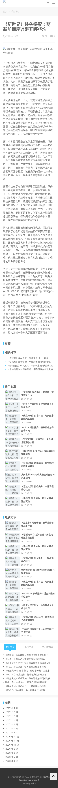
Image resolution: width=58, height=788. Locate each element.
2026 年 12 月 (12, 736)
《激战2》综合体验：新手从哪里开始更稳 (37, 499)
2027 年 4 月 (11, 720)
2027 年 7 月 (11, 708)
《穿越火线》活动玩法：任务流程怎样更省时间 (37, 464)
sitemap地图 (44, 777)
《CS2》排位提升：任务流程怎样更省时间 (37, 429)
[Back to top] (53, 776)
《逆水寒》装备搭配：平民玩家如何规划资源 (29, 361)
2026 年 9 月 (11, 748)
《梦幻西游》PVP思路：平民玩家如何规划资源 (30, 365)
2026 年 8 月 (11, 752)
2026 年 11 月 (12, 740)
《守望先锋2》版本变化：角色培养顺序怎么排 (37, 440)
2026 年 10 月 (12, 744)
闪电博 (33, 783)
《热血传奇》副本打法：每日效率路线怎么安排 (37, 417)
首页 (5, 11)
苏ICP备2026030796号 (29, 780)
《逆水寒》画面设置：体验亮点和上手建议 (27, 358)
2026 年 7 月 (11, 757)
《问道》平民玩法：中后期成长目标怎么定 (37, 405)
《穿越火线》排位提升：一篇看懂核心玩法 (37, 488)
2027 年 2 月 (11, 728)
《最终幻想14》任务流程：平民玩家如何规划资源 (31, 369)
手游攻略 (15, 11)
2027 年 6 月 (11, 712)
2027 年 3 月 (11, 724)
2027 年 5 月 (11, 716)
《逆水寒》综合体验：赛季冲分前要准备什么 (37, 393)
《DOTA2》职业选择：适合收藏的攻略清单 (38, 452)
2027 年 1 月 (11, 732)
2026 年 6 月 (11, 761)
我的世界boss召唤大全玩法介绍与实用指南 (38, 476)
